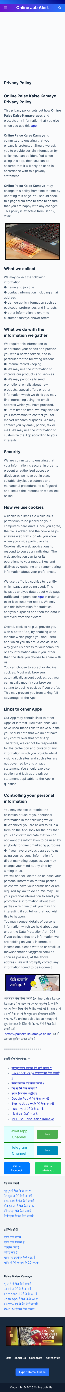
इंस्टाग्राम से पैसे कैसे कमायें (19, 1201)
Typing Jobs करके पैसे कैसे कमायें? (33, 1103)
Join (47, 1134)
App (41, 597)
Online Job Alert (32, 7)
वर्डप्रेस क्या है (11, 1247)
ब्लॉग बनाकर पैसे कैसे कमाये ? (28, 1083)
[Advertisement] (32, 45)
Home (8, 1358)
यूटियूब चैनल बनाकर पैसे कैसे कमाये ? (32, 1068)
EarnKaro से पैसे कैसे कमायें (20, 1294)
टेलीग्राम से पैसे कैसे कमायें (18, 1216)
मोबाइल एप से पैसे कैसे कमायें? (28, 1109)
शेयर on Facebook (17, 1168)
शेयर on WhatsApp (48, 1168)
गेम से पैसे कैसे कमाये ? (24, 1088)
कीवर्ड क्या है (10, 1252)
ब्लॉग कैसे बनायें (12, 1237)
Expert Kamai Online (32, 1372)
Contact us (53, 1358)
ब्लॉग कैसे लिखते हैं (14, 1242)
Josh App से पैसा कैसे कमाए (21, 1299)
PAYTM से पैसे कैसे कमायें (19, 1309)
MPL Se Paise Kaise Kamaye (33, 1119)
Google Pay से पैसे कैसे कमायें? (30, 1098)
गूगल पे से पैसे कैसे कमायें (17, 1284)
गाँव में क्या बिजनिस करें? (25, 1114)
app (34, 125)
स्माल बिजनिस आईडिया (24, 1093)
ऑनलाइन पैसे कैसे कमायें (17, 1211)
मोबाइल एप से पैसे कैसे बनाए (19, 1206)
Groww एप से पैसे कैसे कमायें (21, 1304)
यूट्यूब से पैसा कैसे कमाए (17, 1190)
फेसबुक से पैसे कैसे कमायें (18, 1196)
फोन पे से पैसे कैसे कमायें (17, 1289)
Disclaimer (35, 1358)
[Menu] (5, 7)
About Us (20, 1358)
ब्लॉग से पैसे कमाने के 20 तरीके (21, 1262)
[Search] (59, 7)
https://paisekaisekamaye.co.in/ (29, 1034)
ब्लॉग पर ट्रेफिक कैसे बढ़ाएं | (19, 1257)
